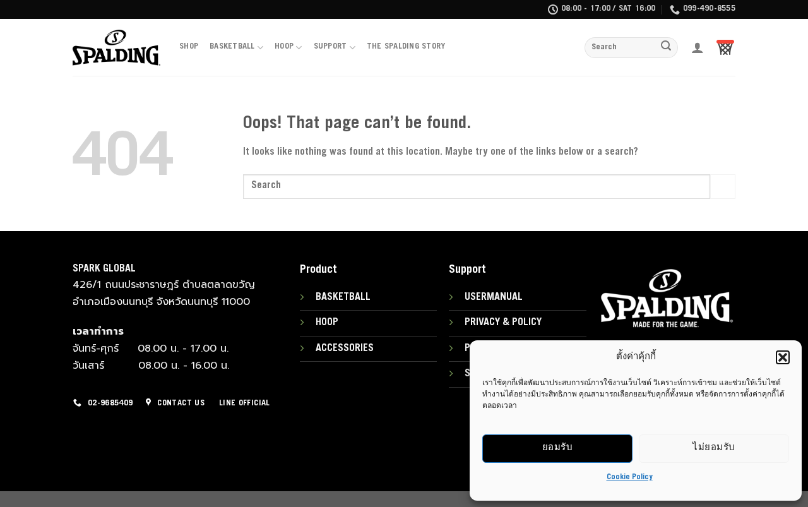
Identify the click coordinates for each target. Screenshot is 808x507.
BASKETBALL (232, 47)
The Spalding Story (406, 47)
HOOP (284, 47)
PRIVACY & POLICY (503, 323)
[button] (782, 357)
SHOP (188, 47)
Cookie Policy (630, 477)
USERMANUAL (494, 297)
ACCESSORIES (345, 348)
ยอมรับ (557, 448)
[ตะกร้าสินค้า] (725, 47)
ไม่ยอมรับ (713, 448)
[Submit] (666, 48)
